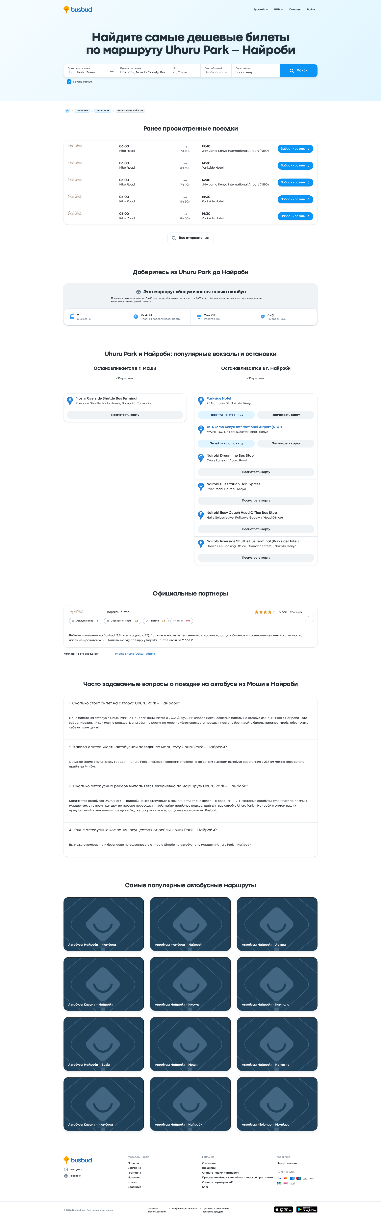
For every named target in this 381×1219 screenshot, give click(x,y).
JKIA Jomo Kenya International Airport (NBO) (244, 427)
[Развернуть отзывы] (309, 617)
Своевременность (121, 621)
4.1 (97, 621)
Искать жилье (82, 82)
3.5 (163, 621)
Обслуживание (84, 621)
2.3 (136, 621)
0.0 (188, 621)
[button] (112, 70)
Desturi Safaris (145, 654)
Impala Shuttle (118, 612)
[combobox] (85, 70)
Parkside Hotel (219, 398)
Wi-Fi (180, 621)
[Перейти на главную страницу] (78, 9)
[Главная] (67, 111)
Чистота (154, 621)
